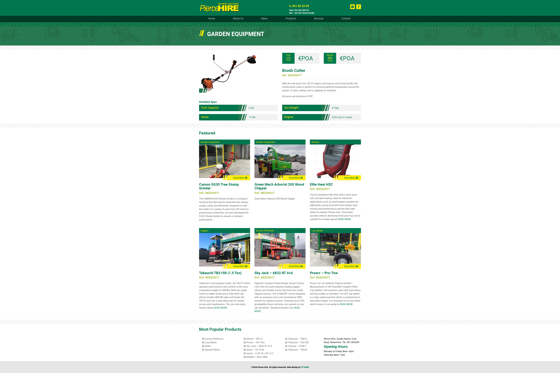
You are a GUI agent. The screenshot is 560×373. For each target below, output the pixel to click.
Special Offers (212, 349)
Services (318, 18)
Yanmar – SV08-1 (297, 346)
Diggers (204, 230)
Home (211, 18)
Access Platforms (265, 230)
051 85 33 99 (300, 6)
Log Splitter (317, 230)
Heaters (315, 142)
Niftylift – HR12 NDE (256, 357)
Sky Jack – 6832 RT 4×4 (259, 346)
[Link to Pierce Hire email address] (352, 7)
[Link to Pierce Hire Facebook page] (358, 7)
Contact (346, 18)
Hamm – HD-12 (254, 338)
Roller (208, 346)
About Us (238, 18)
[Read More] (224, 161)
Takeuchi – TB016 (297, 338)
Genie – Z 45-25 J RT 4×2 (259, 353)
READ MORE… (345, 219)
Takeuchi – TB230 (297, 349)
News (264, 18)
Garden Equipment (210, 142)
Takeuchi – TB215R (298, 342)
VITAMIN (305, 367)
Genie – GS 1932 (255, 349)
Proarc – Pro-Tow (255, 342)
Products (295, 20)
